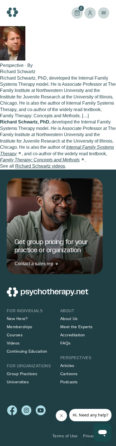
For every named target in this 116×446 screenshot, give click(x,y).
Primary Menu (103, 13)
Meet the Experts (76, 327)
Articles (67, 365)
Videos (13, 343)
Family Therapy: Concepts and (40, 159)
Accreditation (72, 335)
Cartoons (68, 373)
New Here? (17, 318)
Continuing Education (27, 351)
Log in (90, 13)
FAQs (65, 343)
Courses (15, 335)
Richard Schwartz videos (40, 166)
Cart (77, 12)
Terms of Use (64, 436)
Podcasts (68, 382)
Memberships (19, 327)
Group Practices (22, 373)
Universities (18, 382)
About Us (68, 318)
